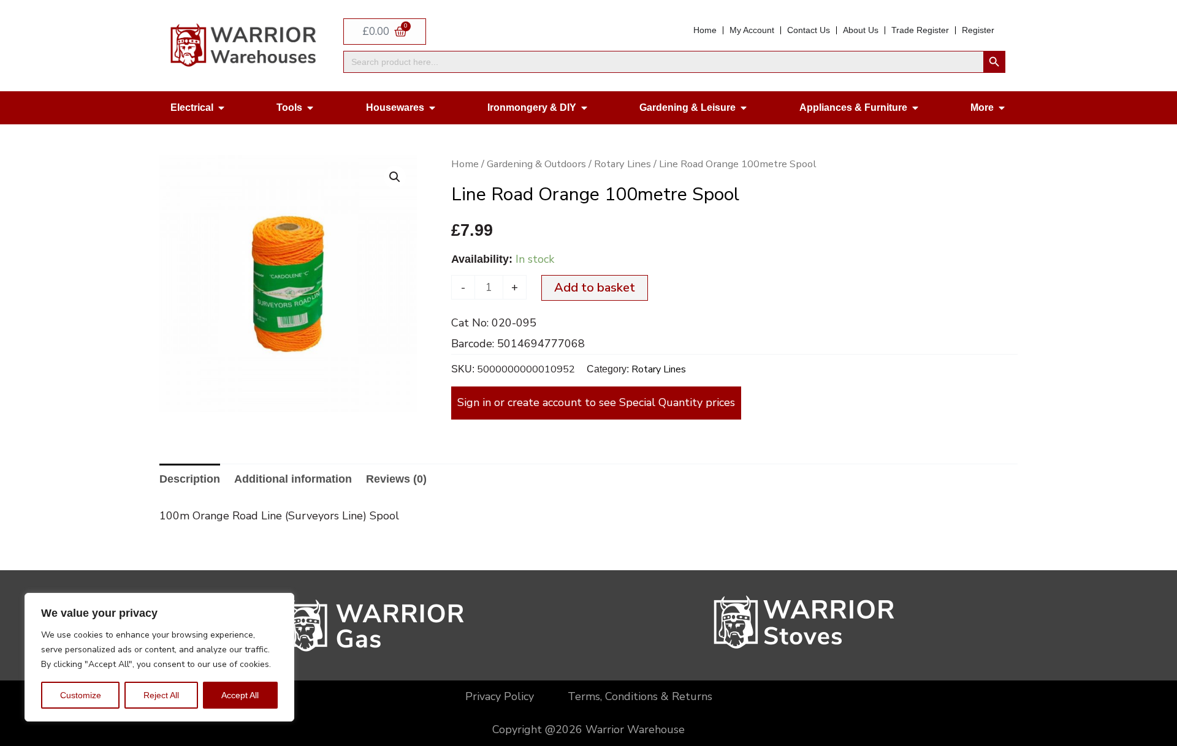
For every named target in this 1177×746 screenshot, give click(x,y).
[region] (159, 657)
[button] (395, 177)
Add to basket (594, 287)
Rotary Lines (622, 164)
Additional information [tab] (293, 479)
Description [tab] (189, 479)
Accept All (240, 695)
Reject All (161, 695)
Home (465, 164)
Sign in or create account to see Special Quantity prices (596, 402)
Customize (80, 695)
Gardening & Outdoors (536, 164)
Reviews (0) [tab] (396, 479)
